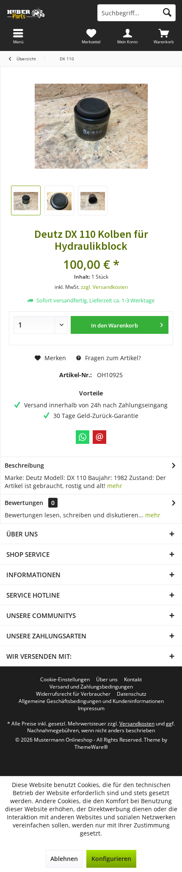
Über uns (107, 679)
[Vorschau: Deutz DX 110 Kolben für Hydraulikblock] (26, 200)
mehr (114, 486)
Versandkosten (136, 723)
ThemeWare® (91, 747)
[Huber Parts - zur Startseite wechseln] (45, 12)
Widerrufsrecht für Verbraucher (73, 694)
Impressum (91, 708)
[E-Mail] (99, 437)
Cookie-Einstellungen (65, 679)
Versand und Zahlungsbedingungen (91, 686)
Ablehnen (64, 859)
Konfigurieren (111, 859)
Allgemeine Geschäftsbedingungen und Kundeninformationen (91, 701)
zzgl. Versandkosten (104, 287)
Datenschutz (131, 694)
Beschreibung (24, 465)
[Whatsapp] (82, 437)
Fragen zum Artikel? (112, 358)
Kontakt (133, 679)
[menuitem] (164, 36)
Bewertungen (24, 503)
